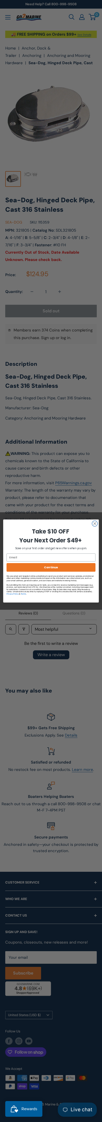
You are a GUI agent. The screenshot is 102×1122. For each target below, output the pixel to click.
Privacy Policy (13, 594)
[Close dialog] (95, 523)
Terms (23, 594)
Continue (51, 567)
